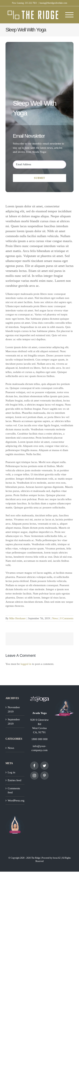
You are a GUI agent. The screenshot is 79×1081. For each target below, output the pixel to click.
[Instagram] (34, 775)
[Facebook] (34, 766)
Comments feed (14, 790)
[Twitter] (44, 766)
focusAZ (56, 858)
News (55, 618)
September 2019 (14, 721)
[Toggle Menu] (69, 14)
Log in (11, 772)
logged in (26, 663)
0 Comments (66, 618)
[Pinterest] (44, 775)
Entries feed (14, 780)
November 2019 (14, 709)
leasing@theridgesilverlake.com (53, 3)
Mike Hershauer (17, 618)
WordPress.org (15, 800)
